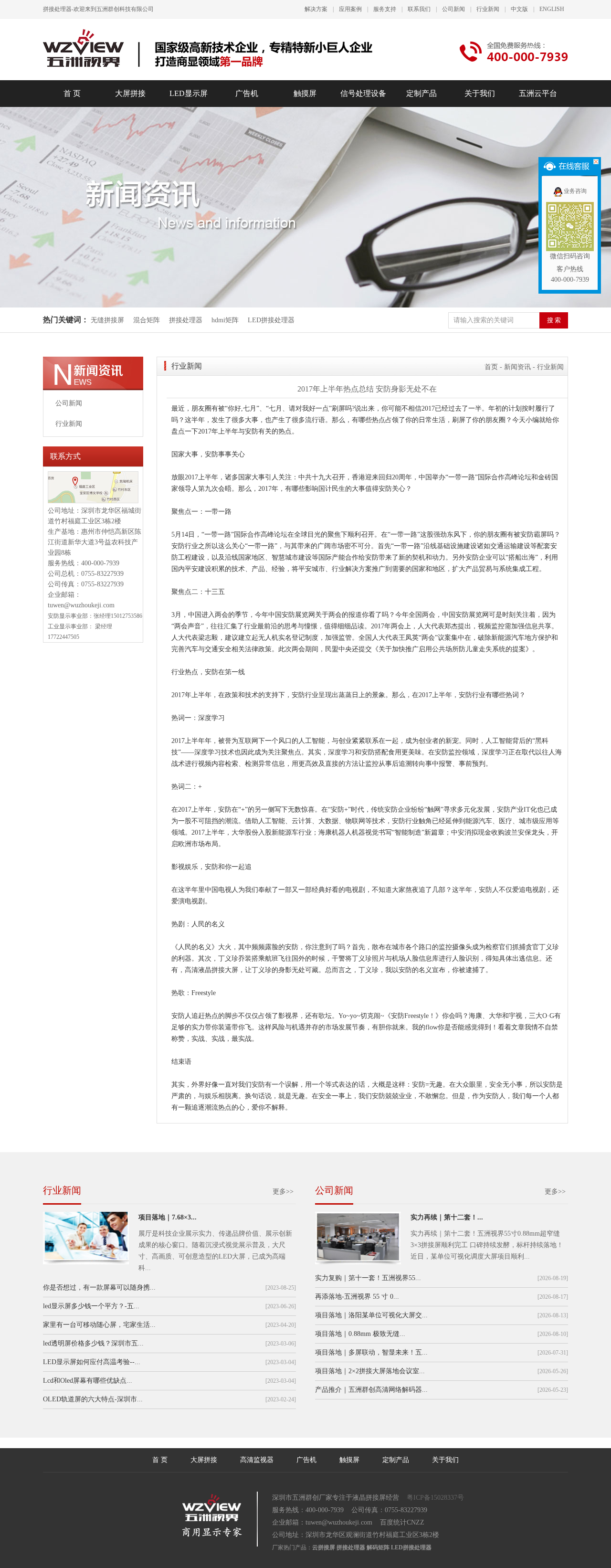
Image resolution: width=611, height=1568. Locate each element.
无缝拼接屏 (108, 320)
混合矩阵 (146, 320)
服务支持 (384, 9)
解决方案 (316, 9)
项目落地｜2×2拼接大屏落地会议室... (370, 1371)
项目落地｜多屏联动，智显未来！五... (371, 1352)
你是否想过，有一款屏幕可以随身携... (99, 1287)
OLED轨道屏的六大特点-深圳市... (93, 1399)
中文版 (519, 9)
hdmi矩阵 (225, 320)
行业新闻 (487, 9)
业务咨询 (575, 191)
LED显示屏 (188, 93)
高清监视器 (257, 1459)
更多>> (283, 1191)
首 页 (72, 93)
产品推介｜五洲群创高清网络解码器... (371, 1389)
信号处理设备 (363, 93)
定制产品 (421, 93)
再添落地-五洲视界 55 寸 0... (357, 1296)
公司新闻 (453, 9)
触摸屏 (305, 93)
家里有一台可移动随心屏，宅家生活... (99, 1324)
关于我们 (479, 93)
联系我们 (419, 9)
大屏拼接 (130, 93)
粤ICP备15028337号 (435, 1497)
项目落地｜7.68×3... (167, 1217)
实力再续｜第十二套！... (447, 1217)
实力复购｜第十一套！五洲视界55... (368, 1278)
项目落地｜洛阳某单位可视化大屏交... (371, 1315)
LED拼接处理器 (271, 320)
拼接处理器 (185, 320)
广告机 (246, 93)
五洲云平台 (538, 93)
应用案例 (350, 9)
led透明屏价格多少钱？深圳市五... (93, 1343)
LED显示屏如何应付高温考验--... (91, 1362)
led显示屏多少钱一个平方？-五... (91, 1306)
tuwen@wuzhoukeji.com (81, 605)
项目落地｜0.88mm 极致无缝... (360, 1333)
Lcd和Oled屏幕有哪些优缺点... (87, 1380)
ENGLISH (551, 9)
